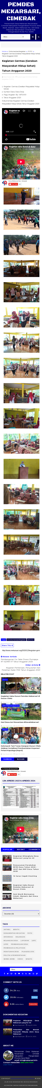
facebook (7, 759)
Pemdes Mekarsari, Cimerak (21, 11)
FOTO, (11, 79)
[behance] (29, 974)
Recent (21, 850)
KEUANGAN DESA (11, 940)
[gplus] (11, 974)
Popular (7, 850)
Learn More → (8, 1065)
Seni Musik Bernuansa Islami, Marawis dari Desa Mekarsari (25, 896)
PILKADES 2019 (28, 951)
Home (4, 51)
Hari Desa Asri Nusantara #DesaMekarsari (20, 722)
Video (20, 959)
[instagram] (33, 974)
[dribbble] (22, 974)
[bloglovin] (19, 974)
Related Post (7, 674)
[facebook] (4, 974)
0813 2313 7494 (27, 1063)
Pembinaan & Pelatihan (14, 948)
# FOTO (30, 640)
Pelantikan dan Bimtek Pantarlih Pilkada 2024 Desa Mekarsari (26, 1032)
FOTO (30, 51)
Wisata (29, 959)
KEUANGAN (20, 937)
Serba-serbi (9, 959)
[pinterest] (15, 974)
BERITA (5, 679)
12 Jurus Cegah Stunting (25, 876)
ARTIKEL (7, 929)
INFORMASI (8, 937)
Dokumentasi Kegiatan (17, 51)
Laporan (25, 940)
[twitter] (7, 974)
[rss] (26, 974)
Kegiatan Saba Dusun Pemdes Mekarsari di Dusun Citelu (20, 697)
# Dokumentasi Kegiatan (16, 640)
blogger (20, 759)
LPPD (6, 944)
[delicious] (37, 974)
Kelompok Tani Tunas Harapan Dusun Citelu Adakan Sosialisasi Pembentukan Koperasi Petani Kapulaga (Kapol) (21, 748)
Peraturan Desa (11, 951)
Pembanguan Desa (19, 944)
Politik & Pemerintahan (15, 955)
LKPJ (34, 940)
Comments (34, 850)
